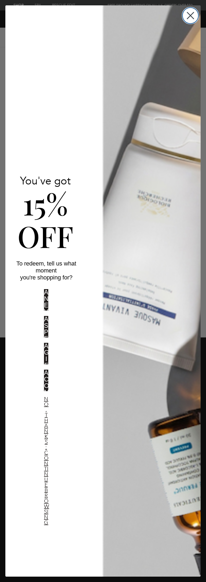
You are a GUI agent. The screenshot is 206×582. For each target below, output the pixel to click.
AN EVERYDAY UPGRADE (46, 301)
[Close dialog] (190, 16)
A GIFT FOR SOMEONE (46, 355)
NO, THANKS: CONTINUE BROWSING (46, 405)
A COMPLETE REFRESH (46, 382)
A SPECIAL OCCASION (46, 328)
